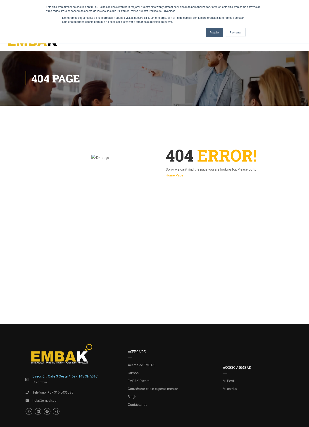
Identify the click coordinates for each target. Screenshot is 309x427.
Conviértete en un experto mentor (153, 389)
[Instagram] (56, 411)
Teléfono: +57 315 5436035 (53, 392)
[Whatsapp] (29, 411)
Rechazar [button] (236, 32)
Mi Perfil (229, 381)
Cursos (133, 373)
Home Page (174, 175)
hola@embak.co (45, 401)
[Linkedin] (38, 411)
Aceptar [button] (214, 32)
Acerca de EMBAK (141, 365)
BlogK (132, 397)
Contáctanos (137, 405)
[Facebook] (47, 411)
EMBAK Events (139, 381)
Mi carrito (230, 389)
